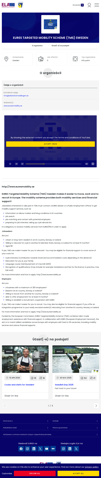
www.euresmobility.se (13, 106)
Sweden (16, 60)
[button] (5, 405)
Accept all (78, 473)
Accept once (50, 144)
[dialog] (50, 470)
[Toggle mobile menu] (96, 5)
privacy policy (92, 467)
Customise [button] (7, 473)
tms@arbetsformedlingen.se (17, 95)
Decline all (34, 473)
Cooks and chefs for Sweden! (19, 384)
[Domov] (12, 5)
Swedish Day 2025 (64, 384)
